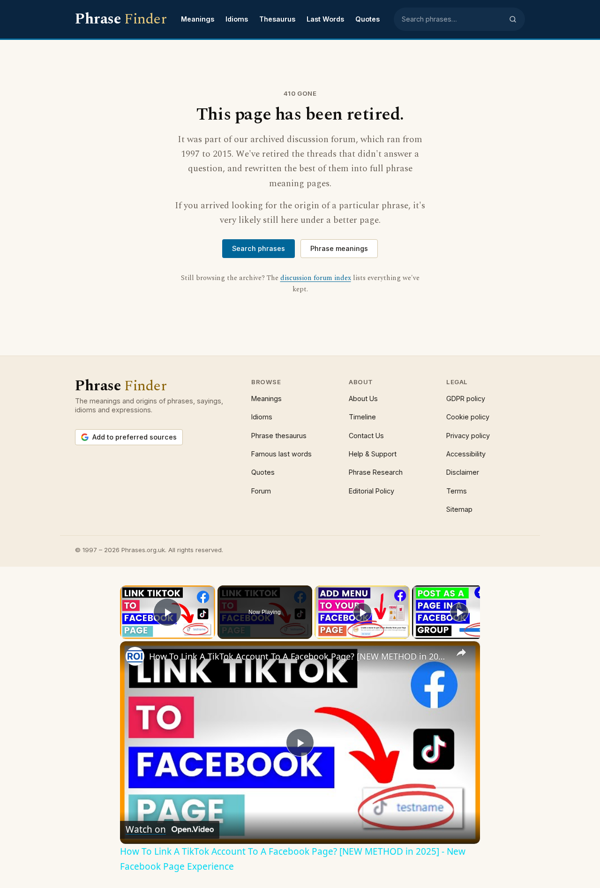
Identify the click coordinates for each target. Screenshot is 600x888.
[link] (135, 656)
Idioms (236, 19)
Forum (261, 491)
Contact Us (366, 436)
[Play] (362, 612)
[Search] (513, 19)
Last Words (325, 19)
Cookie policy (467, 417)
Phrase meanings (339, 248)
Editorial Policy (371, 491)
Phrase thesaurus (279, 436)
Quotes (367, 19)
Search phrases (258, 248)
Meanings (197, 19)
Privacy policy (468, 436)
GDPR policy (465, 398)
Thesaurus (277, 19)
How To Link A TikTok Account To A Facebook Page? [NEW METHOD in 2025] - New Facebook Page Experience (298, 656)
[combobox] (452, 19)
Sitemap (459, 509)
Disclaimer (462, 472)
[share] (461, 652)
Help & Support (373, 454)
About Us (363, 398)
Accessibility (466, 454)
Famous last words (281, 454)
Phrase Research (376, 472)
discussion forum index (315, 278)
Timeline (362, 417)
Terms (456, 491)
